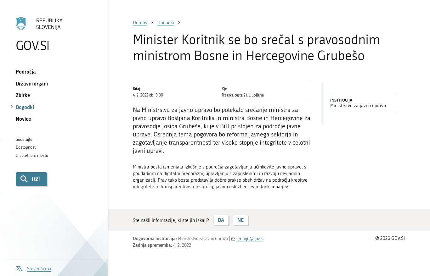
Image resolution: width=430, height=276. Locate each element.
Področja (26, 71)
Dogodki (25, 107)
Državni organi (32, 83)
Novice (23, 118)
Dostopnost (26, 147)
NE (240, 220)
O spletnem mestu (32, 155)
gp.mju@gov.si (249, 238)
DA (221, 220)
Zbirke (23, 95)
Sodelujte (24, 139)
